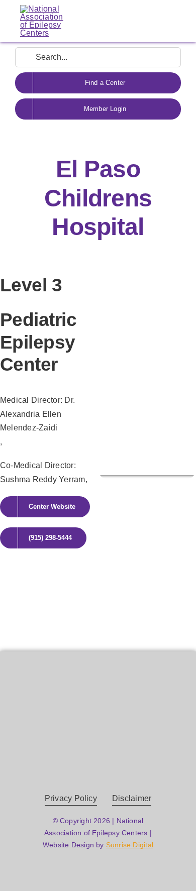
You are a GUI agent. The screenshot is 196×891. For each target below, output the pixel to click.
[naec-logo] (41, 9)
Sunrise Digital (129, 845)
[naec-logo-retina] (98, 710)
